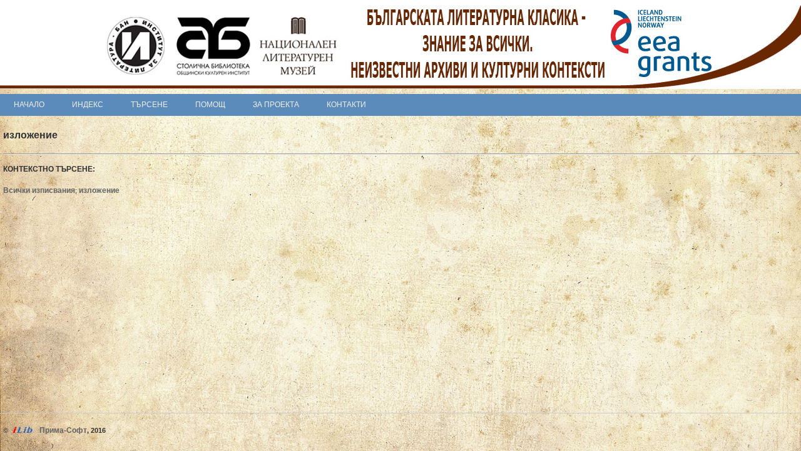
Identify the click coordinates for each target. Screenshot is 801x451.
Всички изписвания (39, 190)
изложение (99, 190)
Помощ (210, 104)
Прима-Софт (63, 430)
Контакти (346, 104)
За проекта (276, 104)
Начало (29, 104)
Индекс (87, 104)
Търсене (149, 104)
